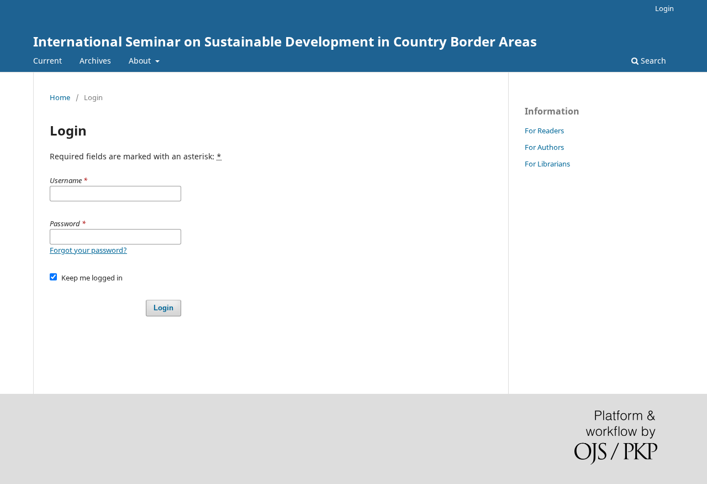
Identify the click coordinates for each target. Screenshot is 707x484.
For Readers (544, 131)
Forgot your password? (88, 250)
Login (664, 8)
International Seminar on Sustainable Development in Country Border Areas (285, 41)
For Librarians (547, 164)
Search (652, 60)
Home (60, 97)
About (141, 60)
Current (47, 60)
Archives (95, 60)
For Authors (544, 147)
